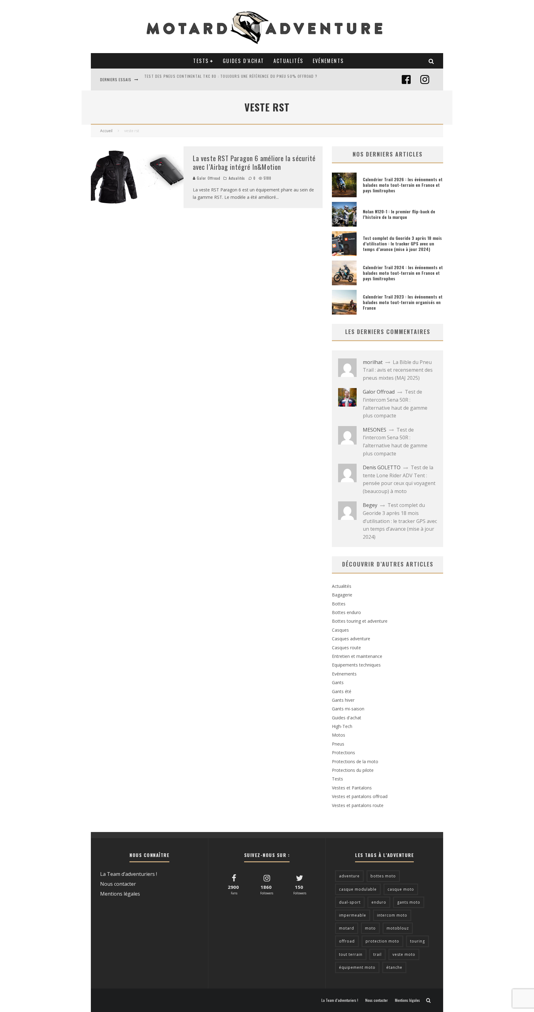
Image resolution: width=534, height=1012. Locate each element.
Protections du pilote (353, 770)
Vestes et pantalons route (358, 805)
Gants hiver (343, 700)
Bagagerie (342, 595)
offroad (347, 941)
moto (370, 928)
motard (346, 928)
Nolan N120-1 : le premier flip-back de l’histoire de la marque (399, 214)
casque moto (401, 889)
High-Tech (342, 726)
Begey (370, 505)
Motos (338, 735)
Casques (340, 630)
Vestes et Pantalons (352, 788)
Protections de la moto (355, 761)
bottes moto (383, 876)
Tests (201, 61)
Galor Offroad (208, 178)
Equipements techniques (356, 665)
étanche (394, 967)
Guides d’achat (243, 61)
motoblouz (398, 928)
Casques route (346, 647)
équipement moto (357, 967)
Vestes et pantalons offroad (360, 796)
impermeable (352, 915)
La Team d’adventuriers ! (128, 874)
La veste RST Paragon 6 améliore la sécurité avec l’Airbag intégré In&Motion (254, 162)
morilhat (373, 362)
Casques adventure (351, 639)
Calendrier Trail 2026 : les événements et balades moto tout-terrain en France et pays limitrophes (403, 185)
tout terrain (350, 954)
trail (377, 954)
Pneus (338, 744)
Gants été (341, 691)
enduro (378, 902)
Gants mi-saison (348, 709)
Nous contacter (118, 883)
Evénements (328, 61)
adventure (349, 876)
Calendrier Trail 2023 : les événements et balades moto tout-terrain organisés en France (403, 302)
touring (417, 941)
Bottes (338, 604)
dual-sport (350, 902)
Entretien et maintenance (357, 656)
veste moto (403, 954)
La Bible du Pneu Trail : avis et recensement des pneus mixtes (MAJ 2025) (398, 370)
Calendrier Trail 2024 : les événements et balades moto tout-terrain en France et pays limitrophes (403, 273)
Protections (343, 752)
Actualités (288, 61)
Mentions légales (120, 893)
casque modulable (358, 889)
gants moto (408, 902)
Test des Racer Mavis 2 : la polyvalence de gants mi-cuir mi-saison (212, 79)
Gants (338, 682)
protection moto (382, 941)
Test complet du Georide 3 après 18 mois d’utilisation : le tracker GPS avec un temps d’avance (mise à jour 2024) (402, 243)
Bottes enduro (346, 612)
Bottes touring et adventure (360, 621)
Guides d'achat (346, 718)
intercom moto (392, 915)
